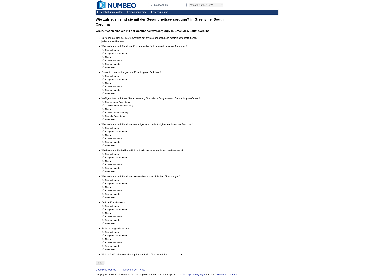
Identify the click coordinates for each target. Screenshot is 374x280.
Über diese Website (106, 269)
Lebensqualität (159, 12)
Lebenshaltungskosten (110, 12)
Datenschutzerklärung (226, 274)
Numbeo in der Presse (133, 269)
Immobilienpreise (137, 12)
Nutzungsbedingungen (194, 274)
